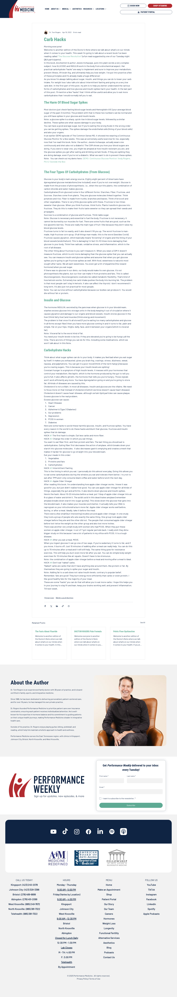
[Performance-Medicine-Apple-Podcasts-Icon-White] (123, 831)
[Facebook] (88, 831)
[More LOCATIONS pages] (105, 9)
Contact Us (109, 957)
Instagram (151, 894)
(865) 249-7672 (32, 904)
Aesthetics (109, 942)
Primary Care (49, 598)
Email (102, 787)
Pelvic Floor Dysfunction (124, 631)
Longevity (109, 928)
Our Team (109, 908)
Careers (109, 913)
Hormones (109, 918)
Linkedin (151, 904)
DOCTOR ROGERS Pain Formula (88, 631)
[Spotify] (111, 831)
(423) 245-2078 (30, 884)
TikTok (151, 889)
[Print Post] (69, 606)
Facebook (151, 899)
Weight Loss (108, 923)
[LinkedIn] (100, 831)
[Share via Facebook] (45, 606)
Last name (131, 776)
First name (103, 776)
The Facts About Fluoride (46, 631)
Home (109, 884)
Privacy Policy (82, 979)
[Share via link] (63, 606)
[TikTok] (65, 831)
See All (142, 622)
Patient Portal (109, 899)
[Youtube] (53, 831)
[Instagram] (76, 831)
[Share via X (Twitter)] (51, 606)
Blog (109, 947)
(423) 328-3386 (31, 889)
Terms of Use (94, 979)
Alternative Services (109, 937)
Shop (109, 894)
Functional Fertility (109, 933)
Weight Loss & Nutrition (64, 598)
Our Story (109, 904)
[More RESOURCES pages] (93, 9)
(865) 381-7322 (32, 908)
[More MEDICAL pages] (70, 9)
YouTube (151, 884)
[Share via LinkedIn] (57, 606)
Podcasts (109, 952)
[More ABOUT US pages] (59, 9)
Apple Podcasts (151, 913)
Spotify (151, 908)
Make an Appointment (109, 889)
